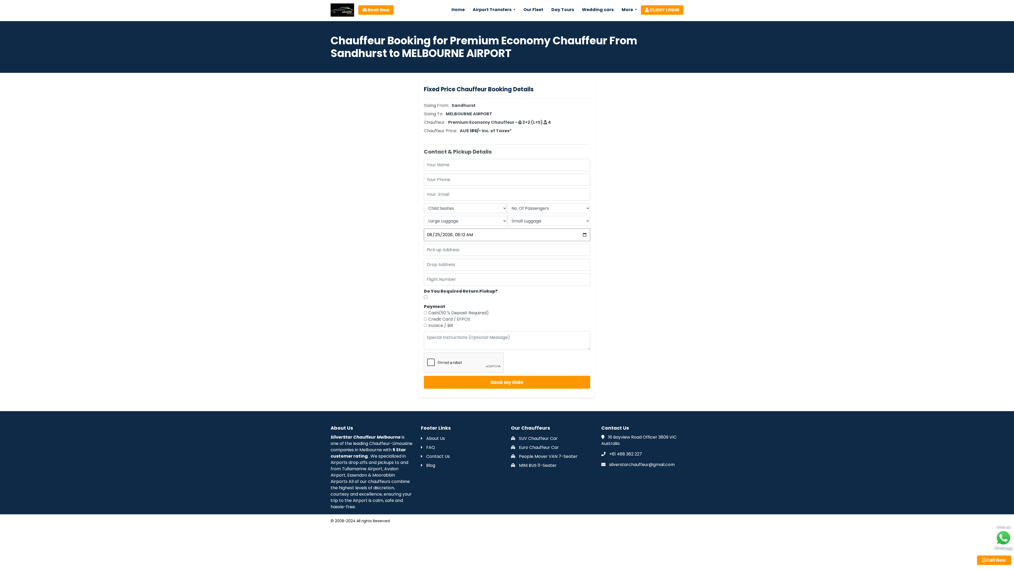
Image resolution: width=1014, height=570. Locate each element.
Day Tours (562, 10)
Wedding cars (598, 10)
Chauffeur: (434, 122)
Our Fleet (533, 10)
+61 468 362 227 (625, 454)
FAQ (430, 447)
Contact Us (437, 456)
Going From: (436, 105)
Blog (430, 465)
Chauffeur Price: (440, 131)
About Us (435, 438)
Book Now (378, 10)
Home (458, 10)
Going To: (433, 114)
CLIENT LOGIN (664, 10)
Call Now (995, 560)
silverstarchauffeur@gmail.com (642, 465)
